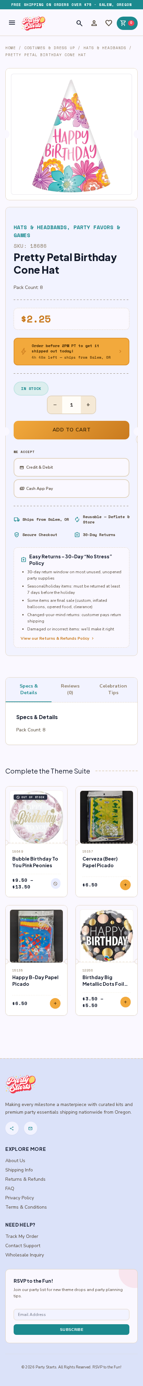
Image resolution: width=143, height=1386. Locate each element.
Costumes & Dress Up (49, 47)
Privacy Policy (19, 1198)
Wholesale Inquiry (24, 1255)
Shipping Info (19, 1170)
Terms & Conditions (26, 1207)
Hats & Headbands (105, 47)
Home (10, 47)
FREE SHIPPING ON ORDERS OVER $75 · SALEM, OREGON (71, 4)
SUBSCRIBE (71, 1329)
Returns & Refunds (25, 1179)
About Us (15, 1160)
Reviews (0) (70, 689)
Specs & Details (29, 689)
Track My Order (21, 1236)
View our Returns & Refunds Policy (58, 638)
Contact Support (22, 1246)
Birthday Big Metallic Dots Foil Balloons (103, 983)
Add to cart (72, 429)
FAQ (9, 1188)
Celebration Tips (113, 689)
